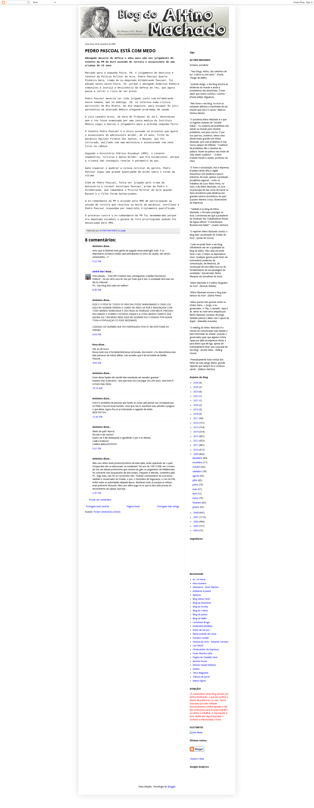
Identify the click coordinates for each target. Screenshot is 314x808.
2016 (196, 423)
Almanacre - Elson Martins (206, 587)
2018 (196, 414)
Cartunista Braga (201, 622)
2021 (196, 400)
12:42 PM (97, 417)
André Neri (98, 271)
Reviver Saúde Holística (204, 665)
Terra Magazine (200, 673)
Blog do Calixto (200, 610)
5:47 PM (96, 493)
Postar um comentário (100, 499)
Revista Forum (200, 661)
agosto (196, 476)
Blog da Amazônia (202, 603)
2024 (196, 391)
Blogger (171, 786)
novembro (197, 462)
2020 (196, 405)
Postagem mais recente (97, 506)
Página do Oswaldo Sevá (205, 657)
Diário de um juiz (201, 630)
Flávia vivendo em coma (204, 634)
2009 (196, 454)
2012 (196, 440)
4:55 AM (96, 363)
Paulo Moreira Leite (202, 653)
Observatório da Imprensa (206, 649)
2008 (196, 512)
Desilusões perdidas (202, 626)
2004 (196, 530)
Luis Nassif (198, 645)
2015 (196, 427)
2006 (196, 521)
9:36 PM (96, 334)
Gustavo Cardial (201, 638)
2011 (196, 445)
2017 (196, 418)
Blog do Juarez (200, 614)
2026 (196, 382)
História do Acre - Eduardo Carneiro (210, 641)
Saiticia (196, 669)
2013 (196, 436)
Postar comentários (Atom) (107, 511)
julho (195, 480)
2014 (196, 431)
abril (194, 493)
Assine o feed (197, 758)
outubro (196, 467)
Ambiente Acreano (202, 591)
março (195, 498)
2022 (196, 396)
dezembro (197, 458)
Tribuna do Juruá (201, 676)
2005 (196, 526)
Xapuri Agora (199, 680)
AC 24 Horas (199, 579)
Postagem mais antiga (168, 506)
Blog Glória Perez (201, 599)
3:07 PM (96, 448)
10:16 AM (97, 388)
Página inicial (133, 506)
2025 (196, 387)
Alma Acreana (199, 583)
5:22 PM (96, 261)
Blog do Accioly (200, 606)
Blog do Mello (200, 618)
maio (195, 489)
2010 (196, 449)
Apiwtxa (197, 595)
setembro (197, 471)
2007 (196, 517)
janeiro (196, 507)
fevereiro (197, 502)
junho (195, 484)
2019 (196, 409)
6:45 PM (96, 290)
